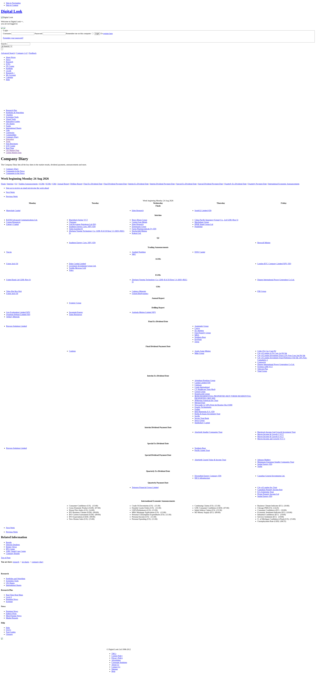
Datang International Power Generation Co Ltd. (276, 280)
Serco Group (200, 420)
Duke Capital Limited (77, 264)
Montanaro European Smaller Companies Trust (275, 462)
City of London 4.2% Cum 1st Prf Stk (272, 353)
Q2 (16, 184)
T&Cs (113, 654)
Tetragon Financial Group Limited (145, 487)
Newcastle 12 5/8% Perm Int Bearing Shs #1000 (213, 405)
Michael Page (200, 403)
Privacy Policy (117, 658)
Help (8, 628)
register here (108, 33)
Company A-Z (22, 53)
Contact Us (115, 667)
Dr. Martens (199, 331)
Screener (9, 602)
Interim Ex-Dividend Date (138, 184)
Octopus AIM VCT (265, 367)
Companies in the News (15, 171)
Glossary (9, 634)
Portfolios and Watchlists (15, 579)
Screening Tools (12, 581)
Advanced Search (8, 53)
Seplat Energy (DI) (264, 464)
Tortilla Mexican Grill (77, 268)
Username (7, 33)
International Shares (13, 585)
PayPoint (198, 339)
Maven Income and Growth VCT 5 (271, 439)
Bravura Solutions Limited (16, 326)
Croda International (202, 387)
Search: (4, 44)
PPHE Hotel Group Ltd (204, 224)
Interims (10, 184)
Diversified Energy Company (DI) (208, 476)
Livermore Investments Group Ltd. (82, 266)
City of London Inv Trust (267, 487)
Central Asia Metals (139, 222)
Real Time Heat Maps (14, 595)
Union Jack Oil (12, 264)
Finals (3, 184)
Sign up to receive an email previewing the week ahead (27, 188)
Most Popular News (13, 616)
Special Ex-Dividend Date (186, 184)
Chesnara (72, 222)
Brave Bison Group (139, 220)
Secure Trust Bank (202, 418)
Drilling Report (76, 184)
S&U (134, 254)
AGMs (41, 184)
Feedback (32, 53)
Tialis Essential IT (76, 229)
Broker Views (11, 547)
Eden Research (138, 210)
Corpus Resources (13, 222)
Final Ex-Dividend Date (93, 184)
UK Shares (10, 583)
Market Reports (12, 618)
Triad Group (262, 371)
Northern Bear (200, 337)
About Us (115, 665)
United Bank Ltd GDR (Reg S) (18, 280)
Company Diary (12, 169)
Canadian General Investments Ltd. (271, 476)
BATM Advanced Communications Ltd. (22, 220)
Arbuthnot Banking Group (205, 380)
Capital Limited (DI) (202, 383)
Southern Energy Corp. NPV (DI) (82, 227)
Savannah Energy (76, 312)
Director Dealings (13, 545)
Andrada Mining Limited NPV (144, 312)
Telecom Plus (262, 369)
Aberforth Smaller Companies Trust (208, 432)
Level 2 (9, 597)
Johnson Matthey (264, 460)
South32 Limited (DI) (203, 210)
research (16, 562)
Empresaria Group (139, 227)
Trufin (259, 466)
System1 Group (75, 303)
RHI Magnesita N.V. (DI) (205, 412)
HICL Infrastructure (202, 478)
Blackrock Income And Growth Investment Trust (276, 432)
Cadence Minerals (139, 291)
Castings (72, 351)
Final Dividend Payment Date (115, 184)
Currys (197, 328)
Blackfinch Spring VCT (78, 220)
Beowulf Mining (263, 243)
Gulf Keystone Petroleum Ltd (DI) (82, 224)
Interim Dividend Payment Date (162, 184)
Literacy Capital (12, 224)
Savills (197, 416)
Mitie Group (199, 353)
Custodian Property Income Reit (269, 490)
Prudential (198, 227)
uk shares (25, 562)
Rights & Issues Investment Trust (207, 414)
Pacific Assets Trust (202, 450)
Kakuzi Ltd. (136, 233)
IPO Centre (10, 549)
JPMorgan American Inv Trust (206, 400)
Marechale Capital (13, 210)
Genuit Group (200, 392)
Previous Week (12, 196)
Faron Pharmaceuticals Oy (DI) (144, 229)
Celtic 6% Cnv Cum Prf (266, 351)
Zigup (197, 342)
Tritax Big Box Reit (14, 291)
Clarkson (198, 385)
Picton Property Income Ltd (268, 494)
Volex (71, 270)
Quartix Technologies (203, 407)
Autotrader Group (201, 326)
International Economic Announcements (283, 184)
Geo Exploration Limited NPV (18, 312)
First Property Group (203, 333)
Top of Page (5, 558)
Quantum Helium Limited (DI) (18, 314)
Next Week (10, 192)
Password (38, 33)
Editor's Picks (11, 614)
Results (9, 542)
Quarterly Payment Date (257, 184)
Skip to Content (12, 5)
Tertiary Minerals (13, 317)
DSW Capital (200, 252)
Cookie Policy (117, 656)
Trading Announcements (28, 184)
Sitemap (114, 669)
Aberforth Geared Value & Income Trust (210, 460)
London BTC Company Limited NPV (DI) (274, 264)
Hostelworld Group (202, 394)
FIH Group (261, 291)
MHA (197, 335)
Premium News (12, 599)
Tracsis (9, 252)
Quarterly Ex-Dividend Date (235, 184)
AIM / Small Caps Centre (16, 551)
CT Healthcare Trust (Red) (205, 389)
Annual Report (63, 184)
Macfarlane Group (202, 222)
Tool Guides (11, 632)
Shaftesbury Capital (202, 423)
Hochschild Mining (139, 231)
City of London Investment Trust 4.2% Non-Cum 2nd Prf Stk (281, 355)
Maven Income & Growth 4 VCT (270, 437)
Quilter (197, 409)
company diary (37, 562)
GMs (54, 184)
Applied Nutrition (139, 252)
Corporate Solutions (119, 662)
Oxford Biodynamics (140, 293)
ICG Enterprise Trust (265, 492)
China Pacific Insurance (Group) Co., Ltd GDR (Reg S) (216, 220)
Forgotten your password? (13, 38)
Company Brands (13, 553)
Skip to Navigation (13, 3)
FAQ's (8, 630)
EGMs (48, 184)
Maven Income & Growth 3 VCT (270, 434)
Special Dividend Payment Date (210, 184)
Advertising (116, 660)
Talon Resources (75, 314)
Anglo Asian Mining (203, 351)
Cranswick (261, 362)
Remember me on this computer (78, 33)
